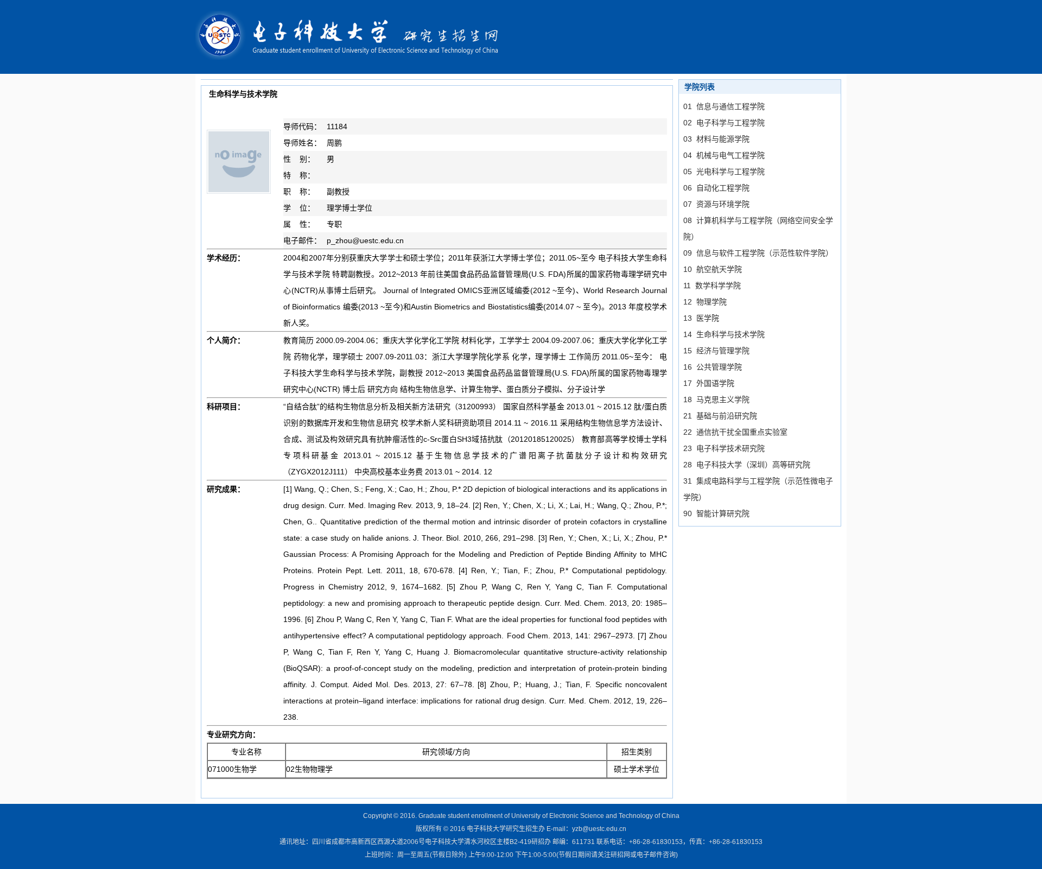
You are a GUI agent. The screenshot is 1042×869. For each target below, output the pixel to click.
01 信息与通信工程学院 (724, 106)
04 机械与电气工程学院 (724, 155)
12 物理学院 (705, 301)
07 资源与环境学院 (716, 204)
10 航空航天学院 (712, 269)
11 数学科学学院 (712, 285)
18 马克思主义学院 (716, 399)
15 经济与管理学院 (716, 350)
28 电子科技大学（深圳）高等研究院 (746, 464)
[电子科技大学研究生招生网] (354, 36)
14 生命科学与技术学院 (724, 334)
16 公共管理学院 (712, 367)
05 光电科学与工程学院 (724, 171)
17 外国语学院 (708, 383)
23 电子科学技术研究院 (724, 448)
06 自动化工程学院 (716, 187)
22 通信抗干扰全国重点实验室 (735, 432)
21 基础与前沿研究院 (720, 415)
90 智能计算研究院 (716, 513)
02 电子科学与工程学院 (724, 122)
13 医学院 (701, 318)
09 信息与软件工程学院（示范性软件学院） (758, 253)
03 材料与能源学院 (716, 139)
